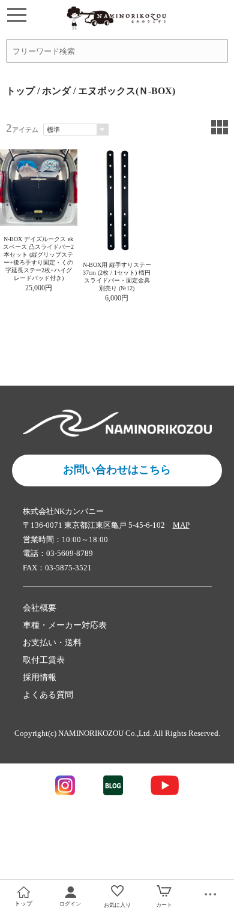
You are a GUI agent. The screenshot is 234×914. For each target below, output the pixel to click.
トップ (20, 91)
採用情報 (39, 677)
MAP (181, 525)
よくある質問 (48, 694)
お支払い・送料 (52, 642)
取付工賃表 (44, 660)
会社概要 (39, 607)
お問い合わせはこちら (117, 470)
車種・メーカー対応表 (65, 625)
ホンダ (56, 91)
